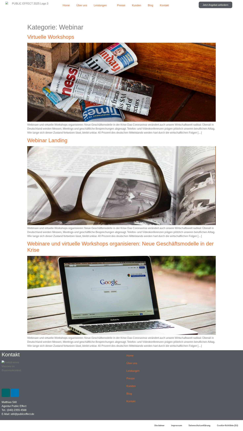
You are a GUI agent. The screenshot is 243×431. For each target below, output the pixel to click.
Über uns (81, 5)
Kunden (136, 5)
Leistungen (100, 5)
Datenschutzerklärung (199, 425)
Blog (150, 5)
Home (66, 5)
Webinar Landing (47, 140)
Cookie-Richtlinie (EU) (227, 425)
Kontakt (164, 5)
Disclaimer (159, 425)
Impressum (176, 425)
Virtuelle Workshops (50, 37)
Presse (121, 5)
